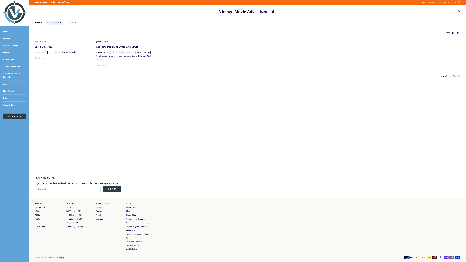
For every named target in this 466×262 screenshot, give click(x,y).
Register (431, 2)
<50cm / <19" (71, 207)
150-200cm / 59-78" (74, 219)
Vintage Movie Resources (136, 219)
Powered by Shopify (56, 257)
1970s (37, 222)
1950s (37, 215)
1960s (37, 219)
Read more (40, 58)
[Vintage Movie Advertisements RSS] (459, 11)
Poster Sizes (8, 59)
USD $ (446, 2)
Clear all (71, 22)
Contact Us (8, 105)
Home (5, 31)
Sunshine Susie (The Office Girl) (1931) (117, 46)
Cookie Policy (131, 249)
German (99, 211)
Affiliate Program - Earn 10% (137, 226)
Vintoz (128, 203)
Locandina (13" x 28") (74, 226)
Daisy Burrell (54, 52)
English (99, 207)
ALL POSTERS (14, 116)
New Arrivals (8, 91)
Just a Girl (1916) (44, 46)
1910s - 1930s (40, 207)
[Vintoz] (14, 13)
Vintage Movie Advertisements (138, 222)
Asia (5, 84)
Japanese (99, 219)
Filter (37, 22)
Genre (6, 52)
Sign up (112, 189)
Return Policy (131, 230)
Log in (423, 2)
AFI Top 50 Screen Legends (11, 75)
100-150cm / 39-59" (74, 215)
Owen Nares (53, 22)
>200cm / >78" (72, 222)
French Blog (131, 215)
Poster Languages (103, 203)
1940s (37, 211)
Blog (5, 98)
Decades (7, 38)
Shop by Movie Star (12, 66)
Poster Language (10, 45)
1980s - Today (40, 226)
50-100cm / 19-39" (73, 211)
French (98, 215)
